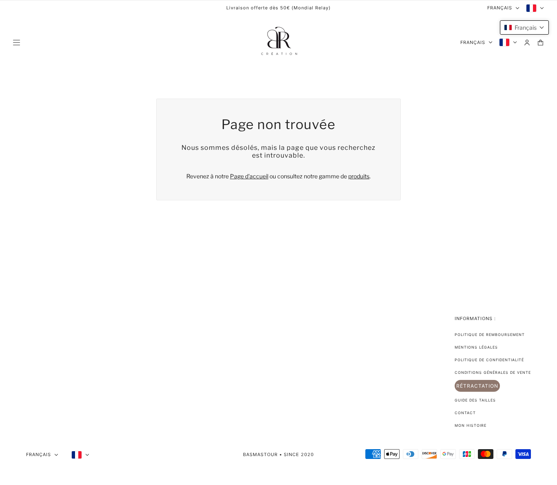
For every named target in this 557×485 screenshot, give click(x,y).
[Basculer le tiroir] (16, 42)
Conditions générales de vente (493, 372)
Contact (465, 412)
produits (358, 176)
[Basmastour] (278, 42)
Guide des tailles (475, 400)
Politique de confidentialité (489, 360)
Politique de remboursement (490, 334)
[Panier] (540, 42)
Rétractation (477, 386)
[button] (524, 27)
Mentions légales (476, 347)
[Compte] (527, 42)
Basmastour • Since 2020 (278, 454)
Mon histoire (470, 425)
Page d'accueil (249, 176)
